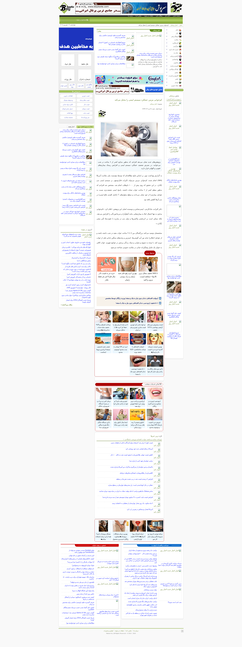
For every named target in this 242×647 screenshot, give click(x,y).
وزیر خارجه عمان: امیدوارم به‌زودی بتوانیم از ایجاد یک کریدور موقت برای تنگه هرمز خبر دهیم (140, 594)
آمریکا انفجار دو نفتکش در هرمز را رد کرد (140, 509)
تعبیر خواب (63, 86)
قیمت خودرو (85, 96)
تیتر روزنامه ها (85, 117)
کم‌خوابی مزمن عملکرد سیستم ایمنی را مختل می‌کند (138, 100)
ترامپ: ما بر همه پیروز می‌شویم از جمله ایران (143, 550)
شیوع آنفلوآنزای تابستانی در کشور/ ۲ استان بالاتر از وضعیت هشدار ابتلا (111, 43)
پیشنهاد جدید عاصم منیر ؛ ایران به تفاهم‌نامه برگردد (141, 566)
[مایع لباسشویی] (129, 79)
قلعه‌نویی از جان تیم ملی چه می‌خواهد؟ (82, 582)
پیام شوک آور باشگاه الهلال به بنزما (83, 591)
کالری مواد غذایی (68, 104)
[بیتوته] (66, 13)
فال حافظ (84, 64)
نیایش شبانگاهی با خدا (84, 261)
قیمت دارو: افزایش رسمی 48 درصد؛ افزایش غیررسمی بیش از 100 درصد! (174, 140)
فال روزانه (67, 79)
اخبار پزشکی (174, 25)
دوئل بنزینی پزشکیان (150, 590)
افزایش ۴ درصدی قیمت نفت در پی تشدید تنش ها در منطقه (134, 479)
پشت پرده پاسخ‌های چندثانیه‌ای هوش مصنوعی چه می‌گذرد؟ (71, 235)
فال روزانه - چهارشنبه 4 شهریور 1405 (79, 288)
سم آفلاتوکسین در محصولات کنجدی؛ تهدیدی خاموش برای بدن (174, 161)
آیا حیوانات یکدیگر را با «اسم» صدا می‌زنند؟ (80, 562)
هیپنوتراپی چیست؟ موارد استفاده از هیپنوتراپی (76, 250)
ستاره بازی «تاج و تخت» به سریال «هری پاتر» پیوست (108, 562)
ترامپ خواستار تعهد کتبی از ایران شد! (141, 461)
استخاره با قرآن (84, 79)
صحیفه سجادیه (68, 117)
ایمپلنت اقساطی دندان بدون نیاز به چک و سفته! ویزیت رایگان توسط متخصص (131, 298)
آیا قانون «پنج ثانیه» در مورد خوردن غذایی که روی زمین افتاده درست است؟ (77, 270)
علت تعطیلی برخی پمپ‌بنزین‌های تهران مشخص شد (141, 581)
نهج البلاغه (70, 113)
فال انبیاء (68, 64)
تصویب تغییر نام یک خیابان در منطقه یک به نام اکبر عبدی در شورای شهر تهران (141, 614)
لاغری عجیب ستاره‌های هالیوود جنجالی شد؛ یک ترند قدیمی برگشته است (108, 613)
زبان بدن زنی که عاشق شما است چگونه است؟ (76, 263)
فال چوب (80, 86)
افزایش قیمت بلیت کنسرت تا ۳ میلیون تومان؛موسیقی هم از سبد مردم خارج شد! (127, 497)
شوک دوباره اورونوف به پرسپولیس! (83, 565)
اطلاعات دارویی (68, 96)
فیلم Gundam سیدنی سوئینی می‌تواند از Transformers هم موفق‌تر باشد (81, 551)
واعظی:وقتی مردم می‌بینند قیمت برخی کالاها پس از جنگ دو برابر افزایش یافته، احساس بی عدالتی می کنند (140, 560)
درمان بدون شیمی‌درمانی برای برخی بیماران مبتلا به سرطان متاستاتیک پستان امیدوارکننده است (149, 55)
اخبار (180, 25)
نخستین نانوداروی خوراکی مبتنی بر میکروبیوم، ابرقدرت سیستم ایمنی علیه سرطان (174, 118)
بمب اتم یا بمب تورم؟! (175, 602)
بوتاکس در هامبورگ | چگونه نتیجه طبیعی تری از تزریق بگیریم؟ (174, 295)
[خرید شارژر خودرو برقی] (146, 89)
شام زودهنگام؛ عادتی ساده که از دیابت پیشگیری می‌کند (174, 199)
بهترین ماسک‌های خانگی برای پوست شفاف (174, 181)
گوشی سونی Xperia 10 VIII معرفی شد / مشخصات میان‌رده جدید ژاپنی (78, 291)
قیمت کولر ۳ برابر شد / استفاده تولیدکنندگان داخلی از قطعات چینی (132, 443)
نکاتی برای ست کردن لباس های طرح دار (78, 266)
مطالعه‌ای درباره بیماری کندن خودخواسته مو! (111, 64)
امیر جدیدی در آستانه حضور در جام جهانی (81, 555)
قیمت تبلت (86, 113)
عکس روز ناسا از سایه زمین (85, 594)
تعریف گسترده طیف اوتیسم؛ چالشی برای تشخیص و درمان (73, 138)
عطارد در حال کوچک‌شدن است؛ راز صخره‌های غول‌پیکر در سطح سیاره (130, 485)
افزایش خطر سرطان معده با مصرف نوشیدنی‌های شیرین (174, 238)
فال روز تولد (72, 86)
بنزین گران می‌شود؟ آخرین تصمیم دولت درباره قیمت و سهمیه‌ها (171, 584)
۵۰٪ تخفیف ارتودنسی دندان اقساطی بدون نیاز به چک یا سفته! (137, 303)
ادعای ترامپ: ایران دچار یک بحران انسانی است (142, 598)
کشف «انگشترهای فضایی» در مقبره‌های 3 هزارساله (77, 559)
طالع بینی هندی (89, 86)
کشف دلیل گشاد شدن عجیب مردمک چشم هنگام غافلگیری (174, 315)
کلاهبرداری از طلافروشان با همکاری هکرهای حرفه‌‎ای (136, 473)
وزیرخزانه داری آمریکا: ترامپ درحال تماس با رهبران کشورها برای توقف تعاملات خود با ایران (140, 577)
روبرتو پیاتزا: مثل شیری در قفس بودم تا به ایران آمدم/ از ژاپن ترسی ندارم (79, 586)
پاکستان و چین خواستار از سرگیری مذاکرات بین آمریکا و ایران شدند (131, 467)
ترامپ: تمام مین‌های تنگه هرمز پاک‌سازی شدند (142, 601)
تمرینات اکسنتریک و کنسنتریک (81, 258)
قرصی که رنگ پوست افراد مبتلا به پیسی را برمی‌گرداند (174, 258)
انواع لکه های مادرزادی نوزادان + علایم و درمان (76, 247)
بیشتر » (99, 31)
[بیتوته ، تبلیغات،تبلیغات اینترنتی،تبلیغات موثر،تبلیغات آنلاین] (98, 8)
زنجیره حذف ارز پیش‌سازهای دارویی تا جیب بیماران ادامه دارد (174, 219)
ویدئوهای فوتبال (68, 100)
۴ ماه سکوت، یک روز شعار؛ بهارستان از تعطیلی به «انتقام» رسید (132, 503)
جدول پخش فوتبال (67, 109)
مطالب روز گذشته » (66, 305)
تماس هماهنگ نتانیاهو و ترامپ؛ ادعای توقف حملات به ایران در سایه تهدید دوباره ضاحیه (126, 491)
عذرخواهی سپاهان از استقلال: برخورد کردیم (80, 568)
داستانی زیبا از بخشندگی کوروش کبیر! (79, 277)
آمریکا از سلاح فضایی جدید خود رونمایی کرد (139, 449)
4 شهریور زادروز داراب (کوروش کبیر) (79, 274)
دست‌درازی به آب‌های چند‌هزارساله (146, 610)
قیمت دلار (86, 104)
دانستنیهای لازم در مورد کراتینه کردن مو (78, 285)
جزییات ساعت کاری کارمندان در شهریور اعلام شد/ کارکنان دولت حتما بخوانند (170, 565)
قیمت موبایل (85, 109)
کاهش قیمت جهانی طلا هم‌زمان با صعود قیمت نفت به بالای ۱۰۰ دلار (132, 455)
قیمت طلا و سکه (84, 100)
